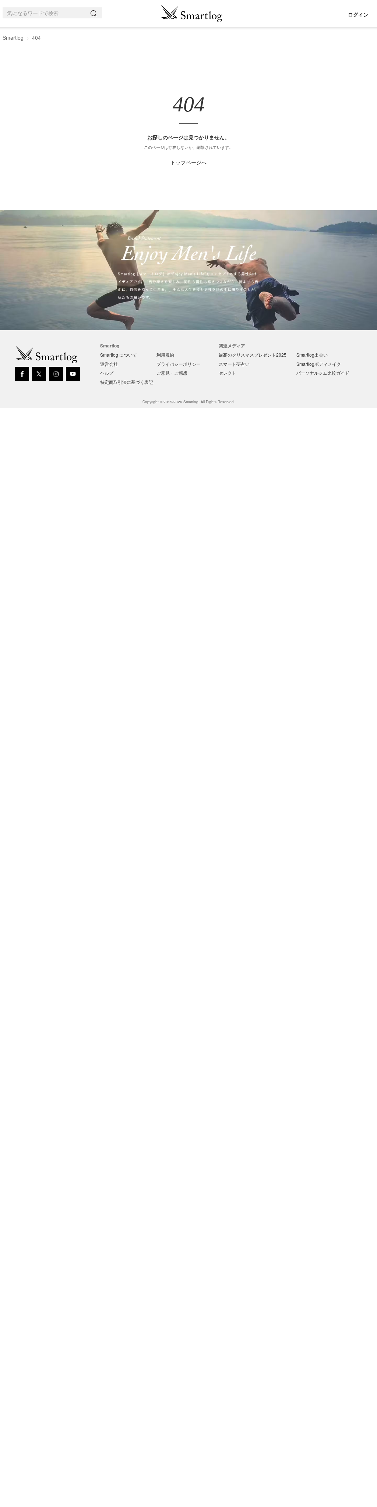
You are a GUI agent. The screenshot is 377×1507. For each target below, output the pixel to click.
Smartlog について (118, 354)
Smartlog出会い (312, 354)
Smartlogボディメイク (318, 364)
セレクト (227, 372)
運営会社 (109, 364)
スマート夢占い (234, 364)
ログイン (358, 14)
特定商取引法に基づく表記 (126, 382)
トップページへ (188, 162)
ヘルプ (106, 372)
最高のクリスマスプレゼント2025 (252, 354)
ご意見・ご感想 (171, 372)
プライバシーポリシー (178, 364)
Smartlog (13, 37)
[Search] (95, 13)
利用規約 (165, 354)
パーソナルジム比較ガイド (322, 372)
